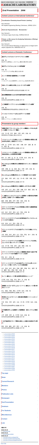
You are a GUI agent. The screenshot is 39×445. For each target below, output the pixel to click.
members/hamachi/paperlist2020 (12, 440)
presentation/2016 (9, 351)
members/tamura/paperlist (10, 437)
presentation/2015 (9, 353)
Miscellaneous (7, 415)
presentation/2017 (9, 349)
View (2, 443)
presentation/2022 (9, 341)
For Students (6, 410)
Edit (5, 443)
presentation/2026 (9, 334)
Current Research (8, 381)
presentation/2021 (9, 342)
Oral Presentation (8, 402)
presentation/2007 (9, 366)
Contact (4, 419)
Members (5, 385)
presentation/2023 (9, 339)
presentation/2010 (9, 361)
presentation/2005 (9, 370)
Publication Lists (7, 394)
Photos (4, 390)
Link (3, 423)
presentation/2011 (9, 359)
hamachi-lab (6, 431)
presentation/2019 (9, 346)
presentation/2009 (9, 363)
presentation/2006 (9, 368)
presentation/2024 (9, 337)
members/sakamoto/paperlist (11, 438)
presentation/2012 (9, 358)
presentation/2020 (9, 344)
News (4, 377)
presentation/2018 (9, 347)
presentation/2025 (9, 335)
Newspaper (6, 398)
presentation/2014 (9, 354)
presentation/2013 (9, 356)
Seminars (5, 406)
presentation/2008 (9, 365)
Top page (5, 373)
